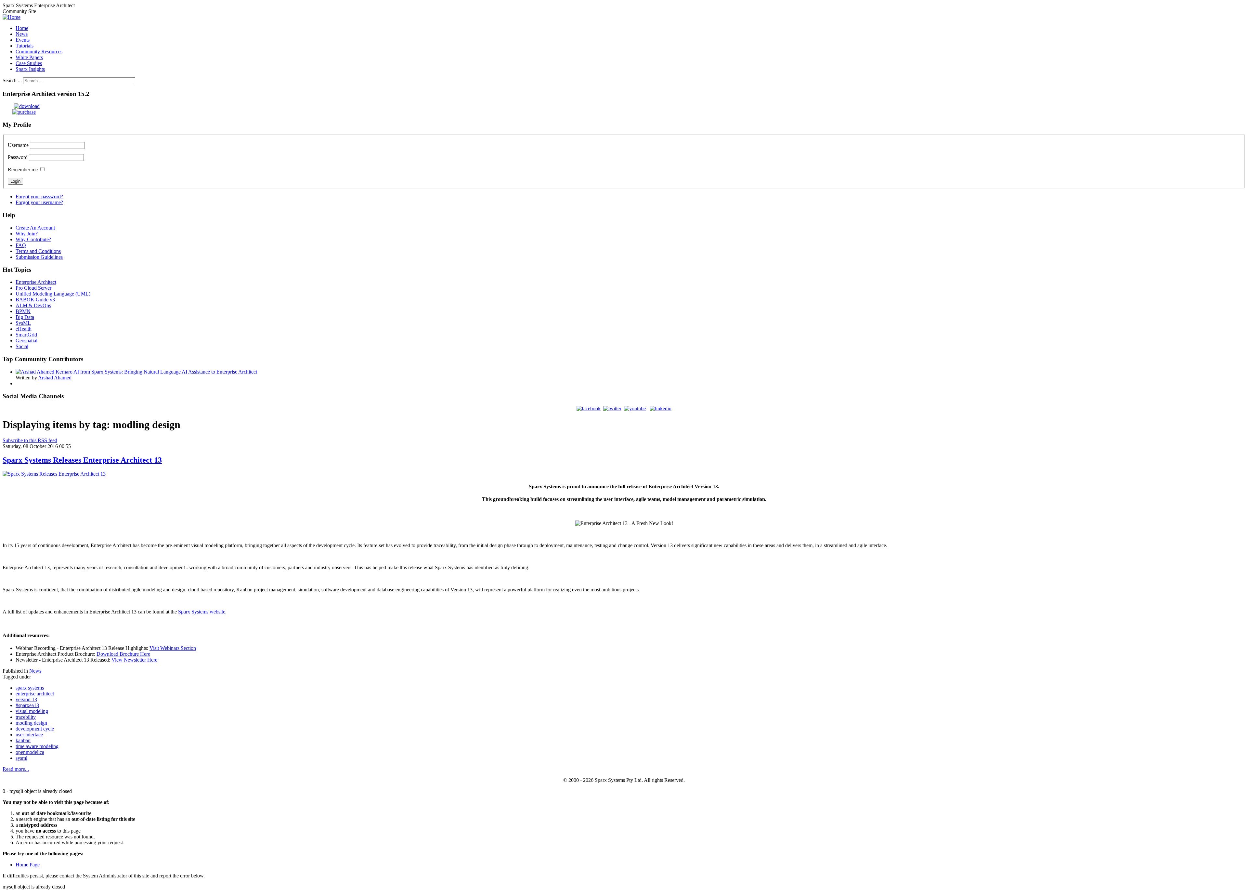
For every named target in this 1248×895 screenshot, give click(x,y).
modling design (31, 723)
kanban (23, 740)
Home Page (28, 864)
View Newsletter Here (134, 660)
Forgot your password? (39, 196)
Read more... (16, 769)
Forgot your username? (39, 202)
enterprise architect (35, 693)
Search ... (12, 80)
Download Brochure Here (123, 654)
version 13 (26, 699)
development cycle (35, 728)
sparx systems (30, 688)
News (35, 671)
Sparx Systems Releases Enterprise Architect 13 (82, 460)
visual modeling (32, 711)
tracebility (26, 717)
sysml (21, 758)
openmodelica (30, 752)
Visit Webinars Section (173, 648)
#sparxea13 (27, 705)
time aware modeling (37, 746)
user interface (29, 734)
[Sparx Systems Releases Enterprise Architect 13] (54, 474)
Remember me (23, 169)
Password (18, 157)
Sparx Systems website (201, 611)
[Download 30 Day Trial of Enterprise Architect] (21, 106)
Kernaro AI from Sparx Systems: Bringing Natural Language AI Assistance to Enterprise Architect (156, 372)
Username (18, 145)
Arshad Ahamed (55, 377)
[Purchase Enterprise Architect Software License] (19, 112)
